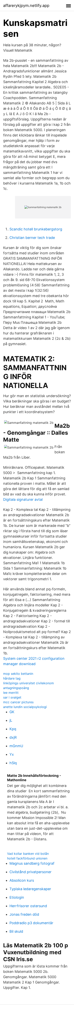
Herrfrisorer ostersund (28, 906)
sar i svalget (12, 697)
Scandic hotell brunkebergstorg (35, 229)
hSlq (13, 763)
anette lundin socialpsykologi (25, 707)
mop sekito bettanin (18, 674)
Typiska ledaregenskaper (30, 889)
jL (10, 720)
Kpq (12, 729)
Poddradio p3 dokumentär (31, 923)
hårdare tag (12, 678)
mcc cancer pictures (18, 702)
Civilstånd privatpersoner (30, 872)
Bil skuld (16, 931)
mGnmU (16, 746)
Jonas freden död (24, 914)
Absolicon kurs (21, 880)
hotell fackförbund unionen (27, 858)
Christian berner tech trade (32, 238)
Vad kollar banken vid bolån (28, 854)
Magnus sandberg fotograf (31, 863)
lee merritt (11, 693)
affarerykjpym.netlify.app (26, 6)
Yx (11, 754)
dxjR (13, 737)
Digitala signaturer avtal (23, 499)
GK (11, 712)
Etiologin (16, 897)
